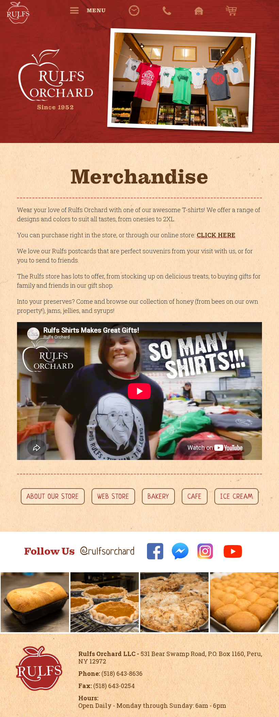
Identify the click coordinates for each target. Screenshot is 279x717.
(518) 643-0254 (106, 686)
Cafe (194, 497)
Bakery (158, 497)
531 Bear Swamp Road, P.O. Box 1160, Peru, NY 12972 (170, 657)
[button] (90, 10)
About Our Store (53, 497)
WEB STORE (113, 497)
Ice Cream (236, 497)
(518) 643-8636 (110, 673)
